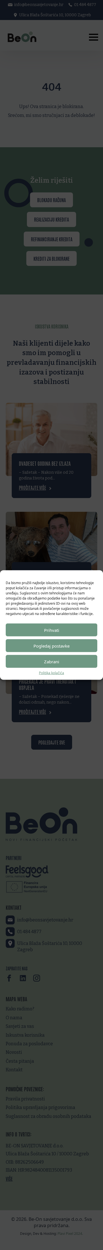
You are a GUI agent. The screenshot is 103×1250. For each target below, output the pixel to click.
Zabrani (51, 661)
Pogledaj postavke (51, 645)
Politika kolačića (51, 673)
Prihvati (51, 630)
